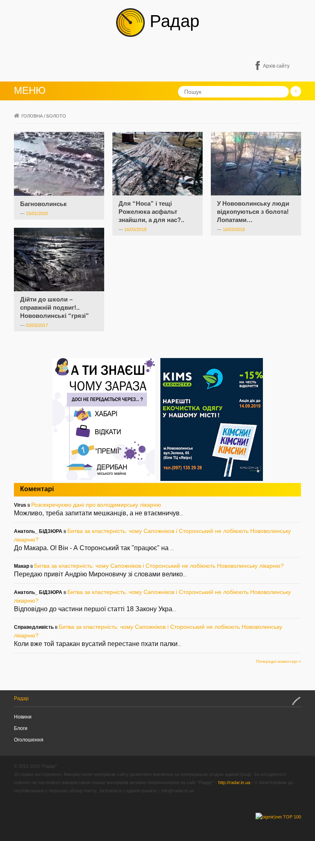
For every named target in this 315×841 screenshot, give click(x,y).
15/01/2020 (37, 213)
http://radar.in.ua (234, 782)
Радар (172, 21)
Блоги (20, 728)
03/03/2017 (37, 325)
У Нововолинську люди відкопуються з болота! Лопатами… (253, 211)
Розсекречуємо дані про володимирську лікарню (96, 504)
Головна (32, 115)
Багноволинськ (43, 203)
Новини (23, 717)
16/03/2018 (135, 229)
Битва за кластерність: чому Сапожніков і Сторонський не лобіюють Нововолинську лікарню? (159, 565)
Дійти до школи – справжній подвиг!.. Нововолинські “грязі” (54, 307)
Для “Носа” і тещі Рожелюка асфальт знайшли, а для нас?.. (151, 211)
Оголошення (28, 740)
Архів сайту (276, 66)
